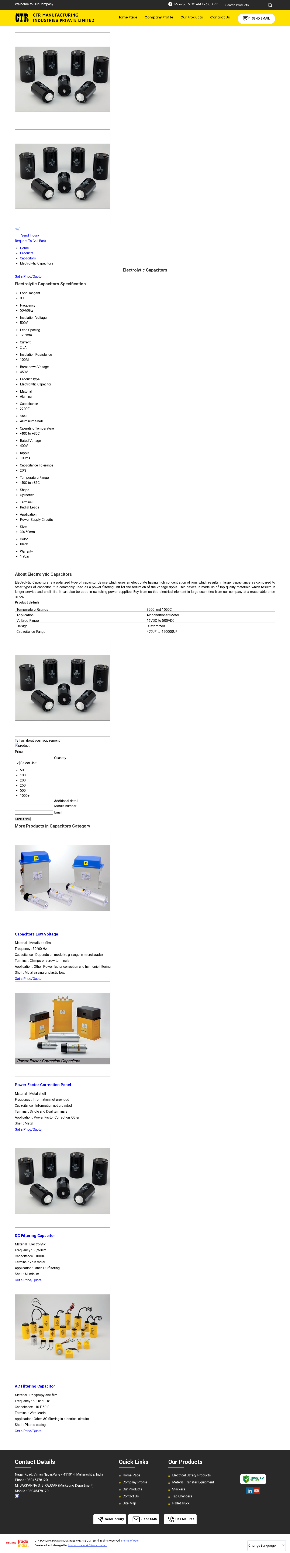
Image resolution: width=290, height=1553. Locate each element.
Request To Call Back (30, 241)
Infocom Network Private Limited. (87, 1545)
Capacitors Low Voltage (36, 934)
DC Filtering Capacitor (35, 1235)
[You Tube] (256, 1493)
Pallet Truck (181, 1503)
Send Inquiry (30, 235)
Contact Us (220, 17)
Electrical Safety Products (191, 1475)
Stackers (178, 1489)
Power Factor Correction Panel (43, 1084)
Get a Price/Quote (28, 276)
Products (27, 253)
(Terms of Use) (130, 1540)
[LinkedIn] (249, 1493)
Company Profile (159, 17)
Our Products (191, 17)
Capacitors (28, 258)
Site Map (129, 1503)
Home (24, 248)
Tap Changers (182, 1496)
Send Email (260, 18)
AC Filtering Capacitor (35, 1386)
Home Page (127, 17)
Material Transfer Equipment (193, 1482)
